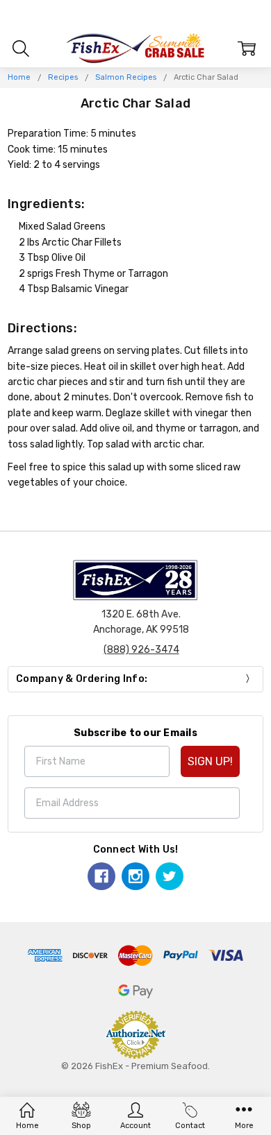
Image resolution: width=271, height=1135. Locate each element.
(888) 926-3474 (141, 650)
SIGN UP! (210, 761)
